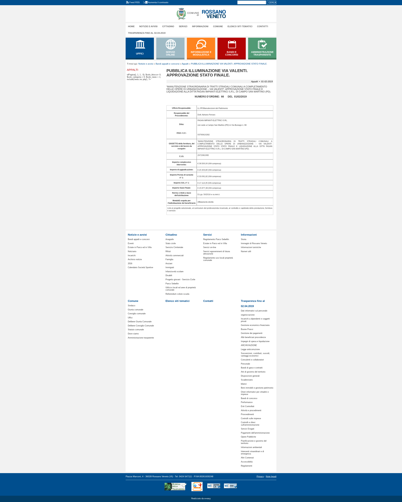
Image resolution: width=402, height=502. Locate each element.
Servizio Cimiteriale (174, 247)
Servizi (183, 26)
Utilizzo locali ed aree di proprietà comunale (181, 288)
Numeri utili (246, 251)
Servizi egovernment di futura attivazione (216, 252)
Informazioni (200, 26)
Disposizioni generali (250, 376)
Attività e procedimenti (251, 410)
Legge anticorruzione (250, 349)
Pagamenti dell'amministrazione (255, 433)
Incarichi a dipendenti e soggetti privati (255, 320)
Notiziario (132, 251)
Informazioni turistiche (251, 247)
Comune (218, 26)
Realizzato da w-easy (201, 498)
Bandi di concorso (249, 398)
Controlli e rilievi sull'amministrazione (250, 423)
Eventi (131, 243)
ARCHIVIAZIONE (249, 345)
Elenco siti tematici (240, 26)
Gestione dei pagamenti (251, 333)
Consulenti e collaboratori (252, 360)
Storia (243, 239)
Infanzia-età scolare (174, 271)
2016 (130, 263)
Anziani (169, 263)
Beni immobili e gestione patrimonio (257, 388)
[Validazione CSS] (231, 486)
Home (131, 26)
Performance (247, 402)
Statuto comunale (136, 329)
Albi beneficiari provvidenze (253, 337)
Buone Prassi (247, 329)
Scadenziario (247, 380)
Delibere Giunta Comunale (140, 321)
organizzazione (248, 315)
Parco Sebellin (172, 283)
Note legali (271, 476)
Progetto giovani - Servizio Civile (180, 279)
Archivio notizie (135, 259)
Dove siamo (133, 333)
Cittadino (168, 26)
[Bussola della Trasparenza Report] (175, 486)
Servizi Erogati (247, 429)
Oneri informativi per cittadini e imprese (255, 393)
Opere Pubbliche (248, 437)
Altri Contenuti (247, 457)
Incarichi (132, 255)
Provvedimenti (247, 414)
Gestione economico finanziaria (255, 325)
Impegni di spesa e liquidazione (255, 341)
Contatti (262, 26)
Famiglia (169, 259)
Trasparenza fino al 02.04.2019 (147, 33)
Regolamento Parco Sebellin (216, 239)
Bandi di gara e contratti (252, 368)
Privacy (260, 476)
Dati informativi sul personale (254, 311)
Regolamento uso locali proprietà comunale (218, 259)
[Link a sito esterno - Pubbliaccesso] (197, 486)
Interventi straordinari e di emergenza (252, 452)
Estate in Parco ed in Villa (140, 247)
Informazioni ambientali (251, 447)
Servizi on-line (209, 247)
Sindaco (131, 305)
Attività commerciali (175, 255)
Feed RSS (134, 2)
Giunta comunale (135, 309)
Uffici (130, 317)
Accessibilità (247, 462)
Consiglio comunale (137, 313)
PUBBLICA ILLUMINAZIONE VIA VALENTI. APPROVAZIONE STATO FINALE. (229, 63)
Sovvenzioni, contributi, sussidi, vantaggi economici (255, 354)
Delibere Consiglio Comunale (141, 325)
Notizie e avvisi (148, 26)
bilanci (244, 384)
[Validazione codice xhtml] (214, 486)
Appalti (185, 63)
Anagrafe (170, 239)
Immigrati (170, 267)
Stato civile (171, 243)
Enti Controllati (247, 406)
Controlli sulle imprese (251, 418)
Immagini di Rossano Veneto (254, 243)
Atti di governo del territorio (253, 372)
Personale (245, 364)
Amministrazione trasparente (141, 338)
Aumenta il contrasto (158, 2)
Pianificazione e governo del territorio (253, 442)
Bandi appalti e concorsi (167, 63)
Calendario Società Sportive (140, 267)
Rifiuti (168, 251)
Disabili (169, 275)
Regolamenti (246, 466)
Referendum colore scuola (177, 294)
